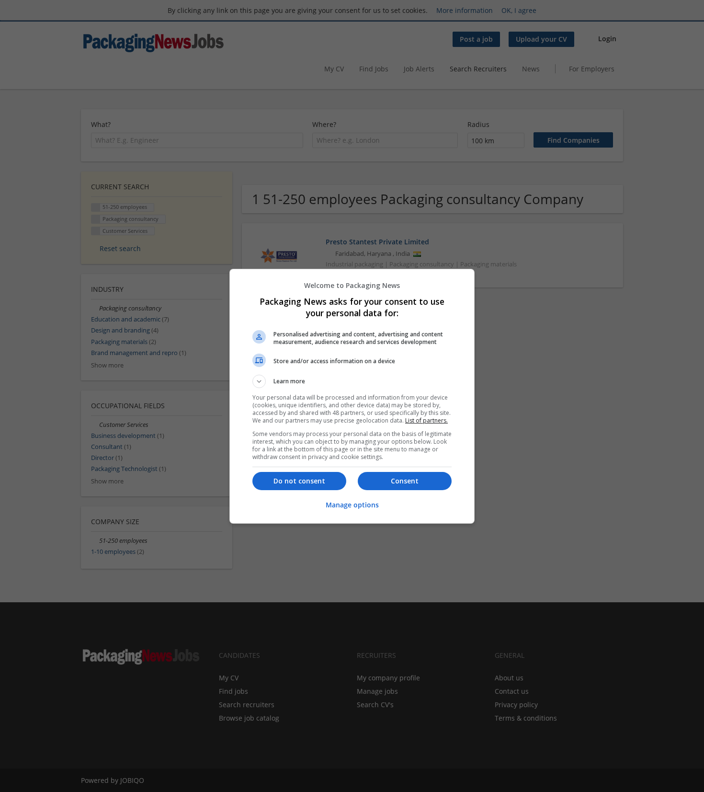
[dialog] (352, 396)
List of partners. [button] (426, 420)
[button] (352, 381)
